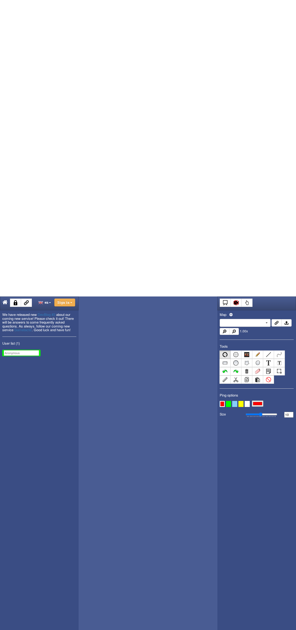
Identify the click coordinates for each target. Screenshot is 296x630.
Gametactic (23, 329)
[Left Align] (276, 323)
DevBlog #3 (46, 314)
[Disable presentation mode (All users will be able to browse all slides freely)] (225, 303)
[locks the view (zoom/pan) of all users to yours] (236, 303)
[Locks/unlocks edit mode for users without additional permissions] (15, 303)
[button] (222, 404)
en (46, 302)
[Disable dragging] (247, 303)
